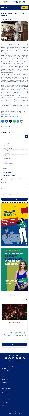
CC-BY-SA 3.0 (20, 116)
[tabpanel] (14, 325)
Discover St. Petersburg (7, 148)
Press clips (5, 168)
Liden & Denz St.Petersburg (7, 366)
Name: (2, 188)
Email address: (4, 182)
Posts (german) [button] (7, 172)
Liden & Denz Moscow (6, 376)
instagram (17, 358)
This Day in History (7, 165)
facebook (6, 358)
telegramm (24, 358)
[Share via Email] (21, 121)
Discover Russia (6, 145)
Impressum (14, 411)
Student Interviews (6, 158)
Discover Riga (6, 153)
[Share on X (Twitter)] (10, 121)
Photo (2, 116)
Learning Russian (6, 155)
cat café (4, 19)
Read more (14, 344)
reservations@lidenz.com (16, 360)
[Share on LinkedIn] (6, 121)
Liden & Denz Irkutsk (6, 388)
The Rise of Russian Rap (14, 322)
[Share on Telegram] (17, 121)
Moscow (10, 19)
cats (7, 19)
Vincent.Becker (5, 18)
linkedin (9, 358)
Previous (23, 299)
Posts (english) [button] (7, 143)
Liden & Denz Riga (6, 399)
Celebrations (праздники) (8, 163)
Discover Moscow (15, 18)
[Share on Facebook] (2, 121)
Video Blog (5, 160)
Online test (24, 7)
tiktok (20, 358)
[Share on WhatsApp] (14, 121)
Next (26, 299)
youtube (13, 358)
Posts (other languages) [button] (9, 175)
